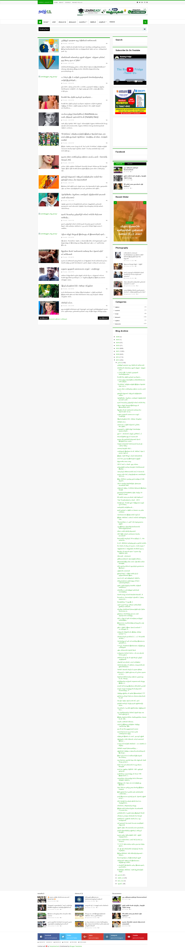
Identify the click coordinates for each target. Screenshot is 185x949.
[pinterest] (147, 2)
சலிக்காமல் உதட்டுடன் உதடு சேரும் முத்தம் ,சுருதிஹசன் (129, 658)
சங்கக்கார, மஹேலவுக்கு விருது (126, 806)
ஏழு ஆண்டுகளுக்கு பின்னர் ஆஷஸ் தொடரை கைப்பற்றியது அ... (130, 713)
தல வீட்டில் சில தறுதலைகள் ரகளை (127, 729)
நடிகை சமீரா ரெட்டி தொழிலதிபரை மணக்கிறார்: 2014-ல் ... (131, 475)
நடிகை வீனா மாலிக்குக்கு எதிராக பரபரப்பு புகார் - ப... (131, 390)
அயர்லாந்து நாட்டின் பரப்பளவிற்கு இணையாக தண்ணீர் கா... (131, 642)
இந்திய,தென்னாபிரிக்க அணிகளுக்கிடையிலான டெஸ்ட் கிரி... (131, 718)
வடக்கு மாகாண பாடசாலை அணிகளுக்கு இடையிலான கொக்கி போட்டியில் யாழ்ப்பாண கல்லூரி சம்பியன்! (97, 923)
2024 (118, 342)
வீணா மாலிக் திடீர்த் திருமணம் (126, 531)
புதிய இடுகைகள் (44, 318)
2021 (118, 351)
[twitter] (140, 2)
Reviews (74, 942)
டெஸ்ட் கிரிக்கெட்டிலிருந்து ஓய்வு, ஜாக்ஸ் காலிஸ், (131, 543)
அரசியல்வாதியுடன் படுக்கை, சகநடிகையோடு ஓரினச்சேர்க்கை (131, 665)
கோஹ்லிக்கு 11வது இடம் (125, 602)
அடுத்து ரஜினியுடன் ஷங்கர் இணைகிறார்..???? (131, 693)
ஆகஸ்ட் (120, 884)
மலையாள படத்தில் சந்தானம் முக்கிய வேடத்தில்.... (128, 425)
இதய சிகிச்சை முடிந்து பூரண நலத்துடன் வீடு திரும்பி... (130, 480)
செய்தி (46, 22)
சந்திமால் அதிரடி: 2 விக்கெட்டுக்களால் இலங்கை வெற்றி (131, 489)
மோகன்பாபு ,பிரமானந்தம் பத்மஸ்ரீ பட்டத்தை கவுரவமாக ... (130, 598)
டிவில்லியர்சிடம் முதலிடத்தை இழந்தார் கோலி (130, 813)
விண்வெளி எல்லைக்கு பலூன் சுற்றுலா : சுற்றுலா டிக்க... (131, 368)
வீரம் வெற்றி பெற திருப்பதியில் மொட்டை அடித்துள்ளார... (129, 802)
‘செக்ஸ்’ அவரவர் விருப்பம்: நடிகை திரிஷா (129, 669)
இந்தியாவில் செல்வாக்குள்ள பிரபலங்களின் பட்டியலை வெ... (130, 809)
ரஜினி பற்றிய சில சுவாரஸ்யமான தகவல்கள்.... (131, 828)
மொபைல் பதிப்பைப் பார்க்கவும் (58, 319)
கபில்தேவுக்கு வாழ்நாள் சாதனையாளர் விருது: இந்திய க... (131, 682)
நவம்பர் (120, 875)
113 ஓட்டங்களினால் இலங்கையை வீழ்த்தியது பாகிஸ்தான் (131, 646)
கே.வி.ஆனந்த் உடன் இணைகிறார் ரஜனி (129, 858)
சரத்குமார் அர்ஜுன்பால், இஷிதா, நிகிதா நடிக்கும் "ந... (129, 633)
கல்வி (54, 22)
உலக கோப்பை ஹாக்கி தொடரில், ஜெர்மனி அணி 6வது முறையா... (131, 761)
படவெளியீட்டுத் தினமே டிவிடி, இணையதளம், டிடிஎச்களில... (130, 866)
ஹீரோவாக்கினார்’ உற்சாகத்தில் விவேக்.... (129, 559)
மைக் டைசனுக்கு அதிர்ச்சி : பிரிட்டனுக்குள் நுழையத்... (130, 770)
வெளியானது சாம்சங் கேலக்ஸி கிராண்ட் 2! (130, 594)
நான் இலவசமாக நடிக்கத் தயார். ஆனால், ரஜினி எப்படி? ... (131, 797)
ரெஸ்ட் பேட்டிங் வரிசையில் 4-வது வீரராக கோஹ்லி (129, 765)
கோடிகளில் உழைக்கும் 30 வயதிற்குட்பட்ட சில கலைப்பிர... (130, 539)
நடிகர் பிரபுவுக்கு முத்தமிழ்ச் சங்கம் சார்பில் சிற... (131, 402)
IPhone (66, 942)
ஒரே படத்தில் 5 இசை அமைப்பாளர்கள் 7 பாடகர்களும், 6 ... (129, 628)
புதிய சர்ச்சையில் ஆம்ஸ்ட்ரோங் (126, 650)
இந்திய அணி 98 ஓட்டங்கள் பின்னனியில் (129, 456)
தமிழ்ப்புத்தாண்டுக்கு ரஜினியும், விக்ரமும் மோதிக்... (129, 831)
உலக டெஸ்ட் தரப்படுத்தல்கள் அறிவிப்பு (128, 578)
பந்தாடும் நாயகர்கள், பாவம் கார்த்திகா (128, 662)
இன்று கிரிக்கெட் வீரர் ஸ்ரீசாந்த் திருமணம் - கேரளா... (130, 854)
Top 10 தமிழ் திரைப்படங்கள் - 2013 (128, 500)
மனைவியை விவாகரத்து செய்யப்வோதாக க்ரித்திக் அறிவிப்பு (130, 779)
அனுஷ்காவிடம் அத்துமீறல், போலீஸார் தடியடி (130, 549)
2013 (118, 360)
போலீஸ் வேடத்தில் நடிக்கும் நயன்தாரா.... (76, 97)
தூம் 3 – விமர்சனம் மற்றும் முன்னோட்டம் (129, 434)
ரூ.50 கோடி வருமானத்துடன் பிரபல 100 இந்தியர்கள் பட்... (129, 774)
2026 (118, 337)
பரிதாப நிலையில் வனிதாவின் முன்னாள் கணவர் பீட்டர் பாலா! (130, 230)
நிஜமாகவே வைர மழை (124, 461)
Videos (112, 22)
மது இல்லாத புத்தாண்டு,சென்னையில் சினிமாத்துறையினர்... (128, 527)
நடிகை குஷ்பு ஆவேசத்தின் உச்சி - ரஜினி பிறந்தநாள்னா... (129, 836)
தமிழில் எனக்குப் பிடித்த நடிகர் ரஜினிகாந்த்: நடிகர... (130, 704)
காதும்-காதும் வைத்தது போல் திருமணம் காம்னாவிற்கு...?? (129, 689)
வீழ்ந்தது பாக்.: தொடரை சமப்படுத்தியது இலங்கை (129, 784)
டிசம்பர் (120, 362)
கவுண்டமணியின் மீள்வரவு (125, 722)
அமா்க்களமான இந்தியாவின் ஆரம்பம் (128, 515)
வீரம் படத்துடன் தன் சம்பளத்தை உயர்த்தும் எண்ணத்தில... (130, 619)
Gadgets (42, 942)
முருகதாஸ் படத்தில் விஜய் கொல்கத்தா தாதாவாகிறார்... (128, 430)
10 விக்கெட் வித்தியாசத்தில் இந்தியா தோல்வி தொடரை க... (131, 385)
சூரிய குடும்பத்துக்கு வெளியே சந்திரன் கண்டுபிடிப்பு (129, 586)
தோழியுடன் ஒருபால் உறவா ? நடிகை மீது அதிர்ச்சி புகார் (129, 552)
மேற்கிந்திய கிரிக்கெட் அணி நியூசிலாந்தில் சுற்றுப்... (130, 870)
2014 (118, 357)
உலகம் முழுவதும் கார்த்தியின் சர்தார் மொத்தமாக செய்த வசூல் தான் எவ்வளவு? (134, 274)
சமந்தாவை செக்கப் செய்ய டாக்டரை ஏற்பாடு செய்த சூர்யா (130, 654)
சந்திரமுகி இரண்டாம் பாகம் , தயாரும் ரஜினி (130, 736)
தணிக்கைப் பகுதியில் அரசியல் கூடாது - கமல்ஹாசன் (129, 819)
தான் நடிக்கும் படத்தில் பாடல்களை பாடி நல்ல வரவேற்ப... (130, 511)
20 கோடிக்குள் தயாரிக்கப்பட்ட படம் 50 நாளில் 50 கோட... (131, 637)
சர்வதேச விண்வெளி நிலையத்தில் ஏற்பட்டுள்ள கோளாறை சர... (131, 610)
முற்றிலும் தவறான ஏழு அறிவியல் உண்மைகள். (79, 40)
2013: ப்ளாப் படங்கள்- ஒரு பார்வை (127, 464)
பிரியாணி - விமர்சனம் (124, 556)
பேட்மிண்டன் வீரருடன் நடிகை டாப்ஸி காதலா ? (131, 546)
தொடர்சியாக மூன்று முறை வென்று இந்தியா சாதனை (130, 788)
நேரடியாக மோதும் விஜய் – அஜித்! (133, 264)
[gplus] (142, 2)
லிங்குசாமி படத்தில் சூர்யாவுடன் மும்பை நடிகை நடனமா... (131, 673)
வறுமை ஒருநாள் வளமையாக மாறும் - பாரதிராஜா (80, 269)
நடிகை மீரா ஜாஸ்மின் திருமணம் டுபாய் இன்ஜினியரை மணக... (128, 440)
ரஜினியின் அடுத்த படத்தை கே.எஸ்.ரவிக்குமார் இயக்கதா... (131, 752)
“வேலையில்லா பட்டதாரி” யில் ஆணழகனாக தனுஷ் (130, 523)
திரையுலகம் (72, 22)
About (61, 2)
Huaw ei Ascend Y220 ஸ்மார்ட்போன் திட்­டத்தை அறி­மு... (130, 445)
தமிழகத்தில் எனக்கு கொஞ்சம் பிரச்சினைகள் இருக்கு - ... (130, 468)
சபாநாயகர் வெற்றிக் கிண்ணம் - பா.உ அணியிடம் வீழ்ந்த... (131, 744)
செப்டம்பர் (121, 881)
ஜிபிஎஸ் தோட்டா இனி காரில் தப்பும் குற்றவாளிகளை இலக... (127, 574)
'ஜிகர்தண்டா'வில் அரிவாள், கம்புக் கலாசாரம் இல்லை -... (130, 740)
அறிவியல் (93, 22)
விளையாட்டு (62, 22)
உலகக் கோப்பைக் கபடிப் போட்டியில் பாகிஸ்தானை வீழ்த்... (127, 732)
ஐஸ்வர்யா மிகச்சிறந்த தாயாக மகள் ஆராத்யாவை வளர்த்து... (128, 614)
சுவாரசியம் (82, 22)
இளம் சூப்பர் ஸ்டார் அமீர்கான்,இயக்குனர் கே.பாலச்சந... (129, 756)
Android (58, 942)
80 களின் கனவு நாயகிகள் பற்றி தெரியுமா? (130, 497)
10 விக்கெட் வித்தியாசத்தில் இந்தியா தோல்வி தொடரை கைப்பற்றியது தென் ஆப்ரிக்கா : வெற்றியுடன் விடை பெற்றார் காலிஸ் (84, 137)
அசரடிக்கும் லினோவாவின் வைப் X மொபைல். (130, 471)
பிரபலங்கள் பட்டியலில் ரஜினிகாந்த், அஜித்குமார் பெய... (131, 709)
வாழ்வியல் (102, 22)
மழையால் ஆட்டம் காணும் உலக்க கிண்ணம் (96, 905)
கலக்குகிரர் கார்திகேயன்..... (125, 507)
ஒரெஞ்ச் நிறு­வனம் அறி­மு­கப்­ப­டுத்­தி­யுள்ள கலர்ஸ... (129, 394)
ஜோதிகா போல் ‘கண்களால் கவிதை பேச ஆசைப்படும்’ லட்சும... (129, 411)
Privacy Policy (77, 2)
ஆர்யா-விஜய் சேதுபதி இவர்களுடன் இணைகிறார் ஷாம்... (83, 234)
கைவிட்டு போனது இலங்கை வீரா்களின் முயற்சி (131, 686)
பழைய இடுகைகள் (103, 318)
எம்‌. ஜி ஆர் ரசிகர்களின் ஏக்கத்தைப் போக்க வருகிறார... (130, 849)
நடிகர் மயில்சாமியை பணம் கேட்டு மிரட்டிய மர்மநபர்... (130, 840)
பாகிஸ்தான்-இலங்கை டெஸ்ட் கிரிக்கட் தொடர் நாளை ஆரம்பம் (131, 452)
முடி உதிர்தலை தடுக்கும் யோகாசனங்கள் (134, 897)
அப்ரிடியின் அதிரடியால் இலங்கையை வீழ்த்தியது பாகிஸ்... (128, 861)
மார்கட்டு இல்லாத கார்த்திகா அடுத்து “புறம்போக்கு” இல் (128, 725)
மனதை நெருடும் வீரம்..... (124, 448)
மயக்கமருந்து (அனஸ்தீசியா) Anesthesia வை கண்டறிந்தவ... (131, 380)
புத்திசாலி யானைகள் (123, 571)
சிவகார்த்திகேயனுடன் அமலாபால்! (127, 436)
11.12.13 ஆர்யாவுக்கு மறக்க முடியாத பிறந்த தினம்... (130, 845)
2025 (118, 339)
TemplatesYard (54, 946)
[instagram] (145, 2)
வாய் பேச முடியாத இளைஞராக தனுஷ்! (128, 458)
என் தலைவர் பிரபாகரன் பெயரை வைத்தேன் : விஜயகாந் (130, 824)
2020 (118, 354)
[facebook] (137, 2)
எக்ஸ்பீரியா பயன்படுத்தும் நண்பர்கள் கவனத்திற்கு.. (128, 591)
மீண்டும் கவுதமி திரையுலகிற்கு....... (127, 748)
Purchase (82, 942)
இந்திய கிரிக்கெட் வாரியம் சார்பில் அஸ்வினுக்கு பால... (131, 518)
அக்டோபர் (121, 878)
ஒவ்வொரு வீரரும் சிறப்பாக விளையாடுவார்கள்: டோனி (131, 697)
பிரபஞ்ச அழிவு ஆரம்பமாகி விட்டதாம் (128, 701)
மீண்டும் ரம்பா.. (67, 303)
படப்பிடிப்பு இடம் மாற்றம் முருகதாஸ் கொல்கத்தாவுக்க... (127, 373)
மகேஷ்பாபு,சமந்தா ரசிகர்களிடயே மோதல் (129, 816)
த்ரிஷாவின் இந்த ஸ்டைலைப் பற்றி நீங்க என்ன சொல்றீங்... (131, 562)
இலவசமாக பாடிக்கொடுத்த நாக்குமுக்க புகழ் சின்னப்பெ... (130, 624)
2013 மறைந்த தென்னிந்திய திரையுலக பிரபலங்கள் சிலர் (129, 484)
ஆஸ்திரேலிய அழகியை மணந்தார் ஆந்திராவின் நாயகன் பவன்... (131, 399)
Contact (68, 2)
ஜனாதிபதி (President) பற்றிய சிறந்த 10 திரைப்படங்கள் (129, 493)
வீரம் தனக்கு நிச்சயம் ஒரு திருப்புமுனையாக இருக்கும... (130, 567)
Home (56, 2)
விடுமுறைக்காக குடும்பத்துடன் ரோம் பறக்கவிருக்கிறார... (128, 582)
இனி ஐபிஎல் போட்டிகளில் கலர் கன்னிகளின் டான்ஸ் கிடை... (130, 793)
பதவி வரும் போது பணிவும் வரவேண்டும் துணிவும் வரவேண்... (129, 605)
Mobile (49, 942)
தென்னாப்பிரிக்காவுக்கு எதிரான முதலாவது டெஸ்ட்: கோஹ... (130, 677)
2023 (118, 345)
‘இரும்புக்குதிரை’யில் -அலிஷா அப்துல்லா (77, 286)
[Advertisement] (130, 132)
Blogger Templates (76, 946)
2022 (118, 348)
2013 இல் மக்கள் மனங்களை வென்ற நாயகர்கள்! (128, 535)
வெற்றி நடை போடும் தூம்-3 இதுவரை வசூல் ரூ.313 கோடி (130, 503)
